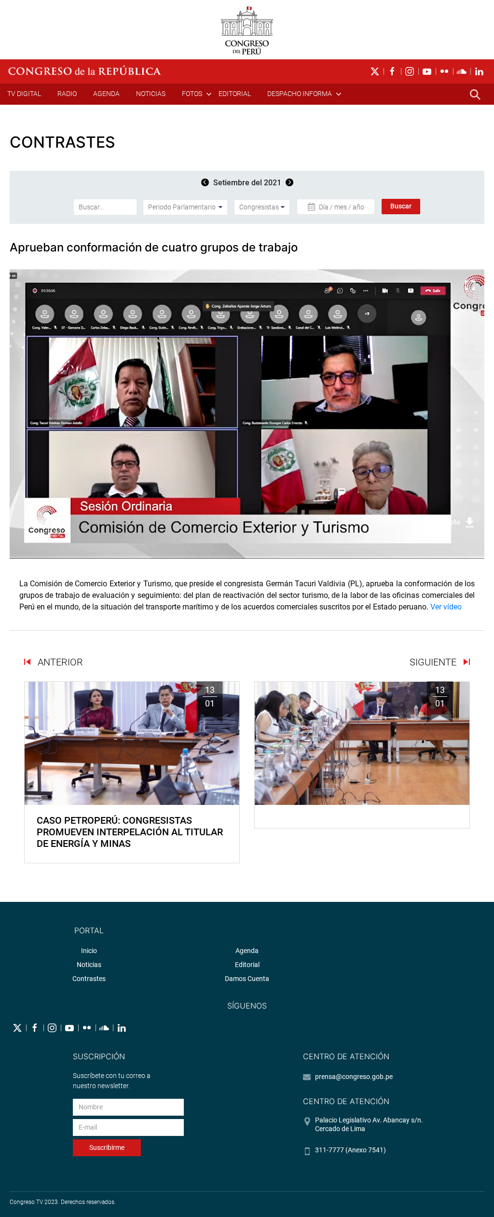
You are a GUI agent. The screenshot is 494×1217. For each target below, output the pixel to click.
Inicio (89, 950)
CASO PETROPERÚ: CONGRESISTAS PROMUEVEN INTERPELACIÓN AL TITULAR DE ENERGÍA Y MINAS (130, 832)
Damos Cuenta (247, 978)
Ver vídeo (446, 606)
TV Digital (24, 93)
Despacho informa (299, 93)
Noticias (150, 93)
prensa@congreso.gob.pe (354, 1076)
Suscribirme (106, 1147)
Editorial (235, 93)
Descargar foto (437, 522)
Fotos (192, 93)
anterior (59, 662)
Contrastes (89, 978)
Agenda (106, 93)
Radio (67, 93)
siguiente (434, 662)
